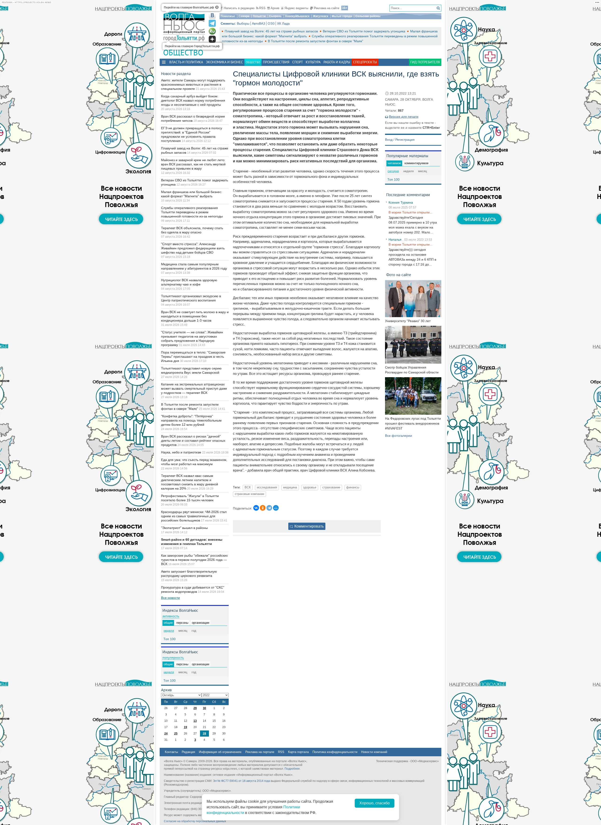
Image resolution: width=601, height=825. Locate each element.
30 (204, 708)
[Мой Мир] (276, 508)
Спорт (297, 62)
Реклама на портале (259, 752)
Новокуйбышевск (297, 16)
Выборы (243, 23)
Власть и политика (186, 62)
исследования (267, 487)
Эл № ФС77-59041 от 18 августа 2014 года (241, 781)
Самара (244, 16)
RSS (262, 8)
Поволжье (228, 16)
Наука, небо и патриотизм (181, 452)
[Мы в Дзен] (212, 39)
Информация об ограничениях (220, 752)
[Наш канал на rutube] (212, 31)
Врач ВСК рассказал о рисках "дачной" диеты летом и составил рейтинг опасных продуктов (193, 440)
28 (204, 733)
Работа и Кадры (337, 62)
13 (195, 720)
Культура (313, 62)
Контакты (171, 752)
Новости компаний (374, 752)
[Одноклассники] (263, 508)
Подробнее (292, 768)
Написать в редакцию (239, 8)
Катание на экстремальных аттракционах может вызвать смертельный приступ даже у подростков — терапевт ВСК (194, 388)
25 (175, 733)
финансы (352, 487)
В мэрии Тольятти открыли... (410, 212)
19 (185, 727)
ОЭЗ (271, 23)
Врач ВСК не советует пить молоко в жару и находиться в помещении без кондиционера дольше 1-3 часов (195, 316)
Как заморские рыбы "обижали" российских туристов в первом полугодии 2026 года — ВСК (194, 560)
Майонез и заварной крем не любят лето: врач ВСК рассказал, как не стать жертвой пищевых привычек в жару (193, 164)
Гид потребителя (425, 62)
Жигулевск (320, 16)
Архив (275, 8)
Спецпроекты (365, 62)
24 (166, 733)
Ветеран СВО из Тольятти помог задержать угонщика (364, 31)
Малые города (342, 16)
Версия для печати (403, 116)
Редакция (188, 752)
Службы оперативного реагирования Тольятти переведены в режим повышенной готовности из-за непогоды (192, 212)
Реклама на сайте (326, 8)
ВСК (248, 487)
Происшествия (276, 62)
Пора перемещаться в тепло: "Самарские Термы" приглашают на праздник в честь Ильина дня (193, 356)
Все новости (170, 598)
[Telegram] (269, 508)
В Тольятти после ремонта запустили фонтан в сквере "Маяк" (315, 41)
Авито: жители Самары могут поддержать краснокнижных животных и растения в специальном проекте (193, 84)
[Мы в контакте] (212, 15)
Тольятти (259, 16)
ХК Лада (283, 23)
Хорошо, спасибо (374, 803)
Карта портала (298, 752)
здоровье (309, 487)
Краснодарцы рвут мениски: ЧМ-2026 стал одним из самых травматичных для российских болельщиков (194, 516)
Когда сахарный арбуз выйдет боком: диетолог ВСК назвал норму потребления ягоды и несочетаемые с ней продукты (193, 100)
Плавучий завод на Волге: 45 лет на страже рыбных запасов (272, 31)
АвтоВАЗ (258, 23)
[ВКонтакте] (256, 508)
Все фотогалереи (398, 435)
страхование (331, 487)
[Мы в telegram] (212, 23)
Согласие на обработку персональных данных (195, 821)
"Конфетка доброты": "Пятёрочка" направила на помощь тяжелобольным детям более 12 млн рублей (191, 420)
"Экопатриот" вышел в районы (184, 528)
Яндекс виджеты (296, 8)
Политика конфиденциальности (334, 752)
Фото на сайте (398, 274)
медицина (290, 487)
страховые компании (249, 494)
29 (195, 708)
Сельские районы (367, 16)
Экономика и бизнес (224, 62)
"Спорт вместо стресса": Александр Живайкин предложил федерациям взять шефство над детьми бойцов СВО (193, 248)
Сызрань (275, 16)
